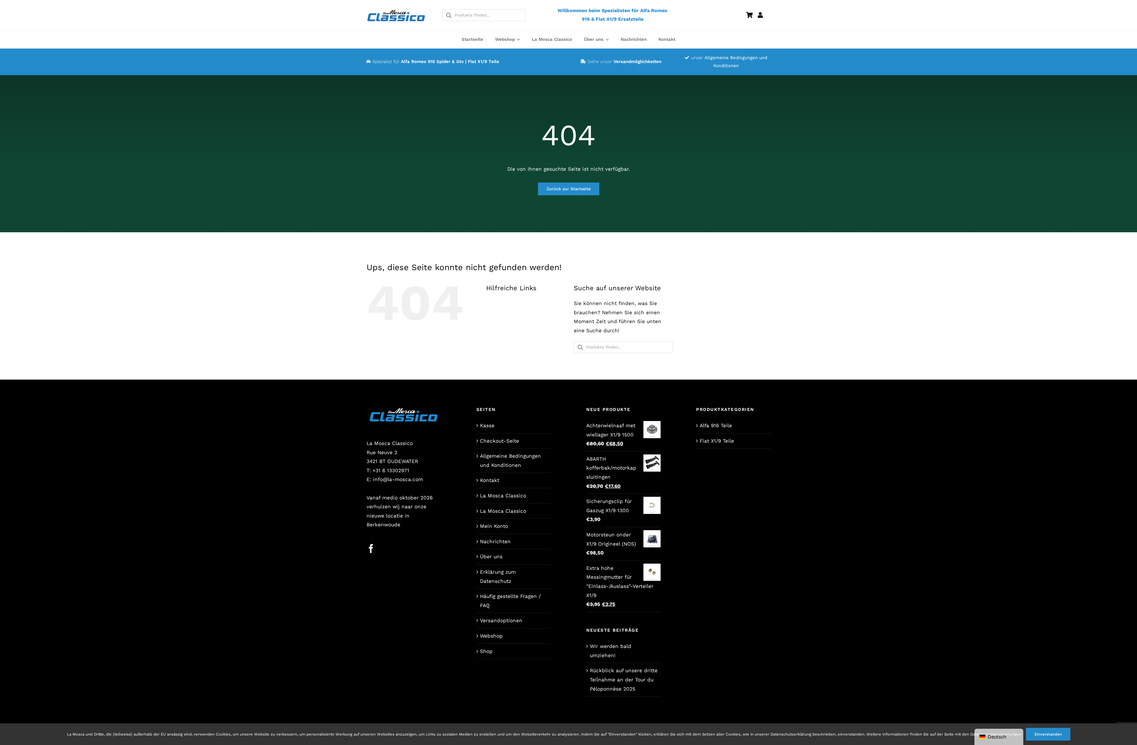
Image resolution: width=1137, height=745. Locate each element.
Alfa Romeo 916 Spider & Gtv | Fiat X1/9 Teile (450, 61)
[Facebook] (371, 548)
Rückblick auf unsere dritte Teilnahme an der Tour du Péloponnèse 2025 (624, 679)
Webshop (491, 636)
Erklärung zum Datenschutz (498, 576)
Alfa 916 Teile (716, 425)
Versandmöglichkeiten (637, 61)
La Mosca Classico (503, 496)
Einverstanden (1048, 734)
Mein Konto (494, 526)
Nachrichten (495, 541)
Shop (486, 651)
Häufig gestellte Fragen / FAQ (510, 600)
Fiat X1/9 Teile (717, 441)
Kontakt (489, 480)
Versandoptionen (501, 620)
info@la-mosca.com (398, 479)
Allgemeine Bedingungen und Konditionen (510, 460)
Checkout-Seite (499, 441)
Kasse (487, 425)
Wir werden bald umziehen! (610, 650)
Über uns (491, 556)
